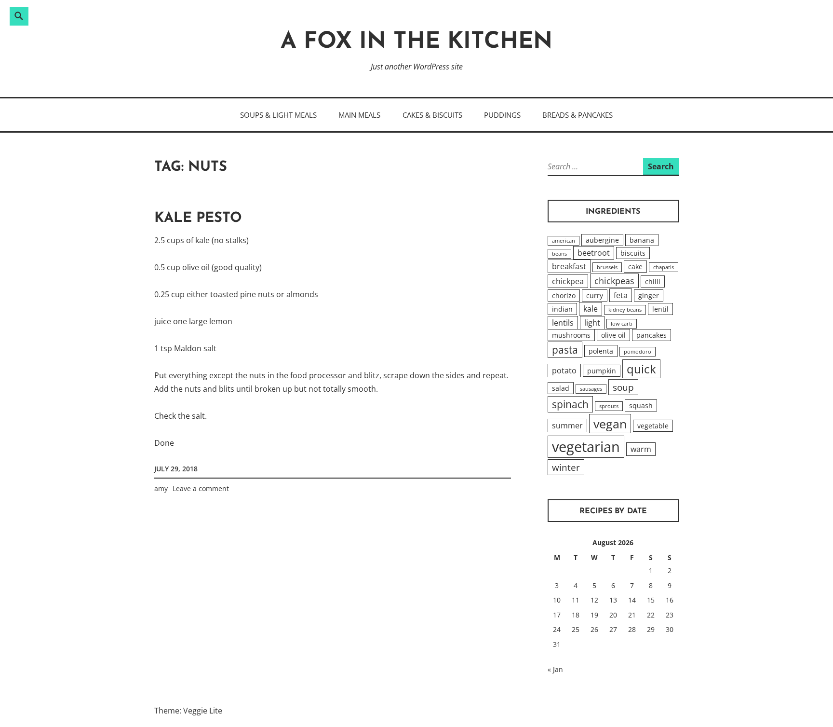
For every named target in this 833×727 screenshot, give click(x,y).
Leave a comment (201, 488)
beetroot (594, 252)
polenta (601, 351)
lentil (660, 309)
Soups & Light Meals (278, 115)
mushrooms (571, 335)
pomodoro (637, 351)
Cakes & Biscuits (432, 115)
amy (161, 488)
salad (560, 388)
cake (635, 266)
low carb (621, 323)
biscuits (632, 253)
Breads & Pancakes (577, 115)
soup (623, 387)
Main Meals (359, 115)
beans (559, 253)
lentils (563, 322)
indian (562, 309)
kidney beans (625, 309)
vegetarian (586, 446)
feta (621, 295)
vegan (610, 423)
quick (641, 369)
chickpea (568, 281)
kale (590, 308)
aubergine (602, 240)
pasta (565, 350)
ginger (648, 295)
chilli (652, 281)
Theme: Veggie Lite (188, 710)
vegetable (653, 425)
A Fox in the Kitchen (416, 42)
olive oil (613, 335)
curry (594, 295)
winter (566, 467)
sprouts (608, 406)
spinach (570, 404)
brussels (607, 267)
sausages (591, 388)
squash (641, 405)
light (592, 322)
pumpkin (601, 370)
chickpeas (614, 281)
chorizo (564, 295)
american (563, 240)
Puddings (502, 115)
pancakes (651, 335)
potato (564, 370)
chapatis (663, 267)
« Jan (555, 669)
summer (567, 425)
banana (642, 240)
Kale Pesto (198, 218)
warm (641, 449)
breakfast (569, 266)
